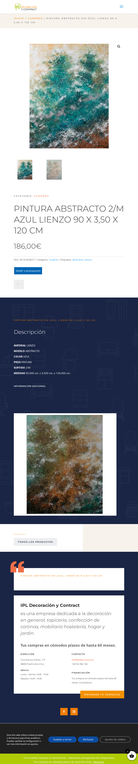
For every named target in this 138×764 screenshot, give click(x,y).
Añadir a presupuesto (28, 270)
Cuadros (35, 18)
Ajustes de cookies (115, 739)
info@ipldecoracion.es (83, 659)
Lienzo (88, 259)
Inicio (19, 18)
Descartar (98, 761)
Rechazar (88, 739)
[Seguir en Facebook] (64, 711)
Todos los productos (35, 542)
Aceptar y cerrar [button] (62, 739)
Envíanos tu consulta (102, 694)
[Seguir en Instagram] (74, 711)
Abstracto (77, 259)
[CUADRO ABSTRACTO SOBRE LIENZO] (65, 513)
